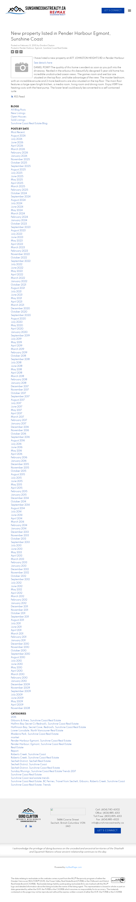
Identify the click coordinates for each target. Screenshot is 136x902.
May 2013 (16, 552)
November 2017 (20, 390)
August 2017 (18, 400)
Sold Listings (18, 120)
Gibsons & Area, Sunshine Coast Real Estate (36, 720)
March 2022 (18, 278)
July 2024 (16, 203)
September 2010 (20, 654)
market (15, 737)
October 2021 (18, 285)
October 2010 (18, 650)
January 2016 (18, 461)
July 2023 (16, 234)
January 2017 (18, 423)
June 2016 (16, 447)
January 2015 (19, 495)
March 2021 (17, 305)
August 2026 (18, 136)
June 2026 (17, 142)
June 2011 (16, 627)
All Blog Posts (18, 110)
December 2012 (20, 569)
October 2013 (18, 539)
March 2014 (17, 522)
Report (14, 751)
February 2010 (19, 678)
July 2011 (16, 623)
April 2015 (16, 488)
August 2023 (18, 230)
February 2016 (19, 457)
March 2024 (18, 213)
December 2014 (20, 498)
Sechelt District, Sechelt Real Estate (31, 761)
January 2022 (19, 281)
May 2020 (17, 325)
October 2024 (19, 193)
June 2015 (17, 481)
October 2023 (19, 224)
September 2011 (20, 617)
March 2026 (18, 149)
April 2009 (17, 705)
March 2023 (18, 247)
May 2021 (16, 298)
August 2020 (18, 319)
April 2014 (16, 518)
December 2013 (20, 532)
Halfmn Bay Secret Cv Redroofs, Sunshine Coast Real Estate (45, 724)
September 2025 (21, 166)
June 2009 (17, 698)
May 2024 (17, 210)
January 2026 (19, 156)
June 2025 (17, 176)
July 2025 (16, 173)
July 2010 (16, 661)
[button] (113, 11)
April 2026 (17, 146)
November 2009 (20, 688)
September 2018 (20, 359)
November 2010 (20, 647)
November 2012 (20, 573)
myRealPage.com (74, 867)
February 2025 (19, 190)
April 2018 (16, 373)
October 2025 (19, 163)
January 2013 (18, 566)
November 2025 (20, 159)
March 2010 (17, 674)
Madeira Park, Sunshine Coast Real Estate (35, 734)
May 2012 (16, 589)
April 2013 (16, 556)
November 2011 (19, 610)
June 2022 (17, 268)
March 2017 (17, 417)
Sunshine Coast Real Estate (26, 774)
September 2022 (21, 261)
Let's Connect (107, 830)
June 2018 (16, 366)
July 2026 (16, 139)
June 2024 (17, 207)
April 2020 (17, 329)
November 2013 (20, 535)
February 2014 (19, 525)
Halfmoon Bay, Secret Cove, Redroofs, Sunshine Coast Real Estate (48, 727)
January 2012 (18, 603)
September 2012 (20, 579)
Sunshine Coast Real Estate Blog (29, 123)
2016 (13, 717)
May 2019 (16, 342)
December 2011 (19, 606)
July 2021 (16, 291)
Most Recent (18, 132)
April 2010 (17, 671)
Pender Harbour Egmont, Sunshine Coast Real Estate (41, 741)
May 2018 (16, 369)
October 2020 (19, 312)
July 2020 (17, 322)
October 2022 (19, 258)
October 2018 (18, 356)
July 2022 (16, 264)
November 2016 (20, 430)
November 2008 (20, 708)
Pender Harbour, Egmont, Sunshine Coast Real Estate (43, 48)
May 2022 (17, 271)
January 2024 (19, 220)
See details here (43, 63)
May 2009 (17, 701)
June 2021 (16, 295)
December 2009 (20, 684)
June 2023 (17, 237)
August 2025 (18, 169)
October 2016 (18, 434)
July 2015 (16, 478)
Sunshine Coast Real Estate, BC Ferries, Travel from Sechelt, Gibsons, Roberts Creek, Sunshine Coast (68, 781)
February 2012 (19, 600)
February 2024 (19, 217)
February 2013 (19, 562)
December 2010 (20, 644)
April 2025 (17, 183)
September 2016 (20, 437)
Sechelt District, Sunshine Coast (29, 764)
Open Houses (18, 117)
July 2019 (16, 339)
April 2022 (17, 274)
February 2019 (19, 352)
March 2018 (17, 376)
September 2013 (20, 542)
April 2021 (16, 302)
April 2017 (16, 413)
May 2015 (16, 484)
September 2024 (21, 196)
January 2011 (18, 640)
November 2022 (20, 254)
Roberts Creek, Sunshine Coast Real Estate (35, 758)
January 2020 (19, 332)
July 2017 (16, 403)
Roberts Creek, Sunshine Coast (28, 754)
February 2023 (19, 251)
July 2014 (16, 511)
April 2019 (16, 346)
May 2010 (16, 667)
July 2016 (16, 444)
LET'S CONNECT (113, 10)
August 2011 (17, 620)
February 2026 (19, 153)
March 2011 (17, 634)
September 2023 (21, 227)
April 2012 (16, 593)
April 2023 (17, 244)
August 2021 (18, 288)
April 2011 (16, 630)
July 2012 (16, 583)
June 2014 (16, 515)
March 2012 (17, 596)
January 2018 (18, 383)
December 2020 (20, 308)
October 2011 (18, 613)
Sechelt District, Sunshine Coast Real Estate (35, 768)
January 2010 (19, 681)
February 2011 (18, 637)
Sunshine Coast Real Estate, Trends (31, 785)
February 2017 (19, 420)
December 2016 (20, 427)
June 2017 (16, 407)
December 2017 (20, 386)
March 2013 (17, 559)
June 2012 (16, 586)
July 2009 (17, 695)
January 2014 (18, 528)
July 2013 (16, 545)
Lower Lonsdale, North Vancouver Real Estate (37, 730)
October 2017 (18, 393)
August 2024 (18, 200)
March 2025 (18, 186)
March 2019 (17, 349)
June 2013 (16, 549)
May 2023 (17, 241)
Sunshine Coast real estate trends (30, 778)
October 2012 (18, 576)
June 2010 (17, 664)
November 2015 (20, 468)
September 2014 (20, 505)
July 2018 (16, 362)
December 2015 (20, 464)
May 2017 (16, 410)
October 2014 (18, 501)
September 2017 (20, 396)
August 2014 (18, 508)
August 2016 (18, 440)
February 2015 (19, 491)
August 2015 (18, 474)
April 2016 (16, 454)
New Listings (18, 113)
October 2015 (18, 471)
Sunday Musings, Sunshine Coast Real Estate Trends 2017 (43, 771)
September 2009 (21, 691)
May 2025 (17, 180)
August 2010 (18, 657)
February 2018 (19, 379)
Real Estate (17, 747)
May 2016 (16, 451)
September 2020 (21, 315)
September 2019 (20, 335)
